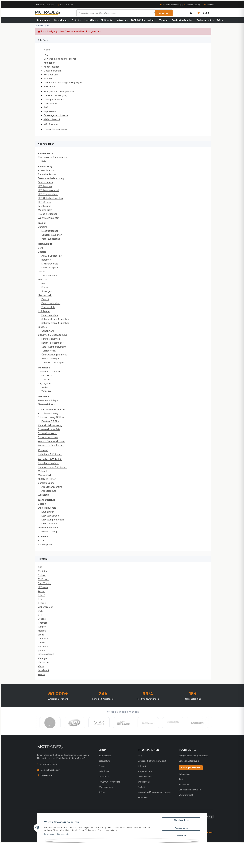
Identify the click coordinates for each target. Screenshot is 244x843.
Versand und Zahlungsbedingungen (63, 82)
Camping (42, 226)
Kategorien (49, 62)
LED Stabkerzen (50, 515)
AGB (46, 107)
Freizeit (76, 20)
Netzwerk (122, 20)
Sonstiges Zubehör (51, 234)
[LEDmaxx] (93, 722)
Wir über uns (51, 74)
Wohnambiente (205, 20)
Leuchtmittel (44, 206)
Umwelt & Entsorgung (55, 95)
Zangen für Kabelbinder (51, 445)
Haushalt (43, 279)
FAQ (46, 54)
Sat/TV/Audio (45, 383)
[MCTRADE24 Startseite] (50, 747)
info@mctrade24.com (50, 770)
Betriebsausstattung (48, 463)
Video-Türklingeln (50, 358)
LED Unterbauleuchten (50, 198)
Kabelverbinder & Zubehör (52, 467)
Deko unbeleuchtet (48, 527)
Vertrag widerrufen (54, 99)
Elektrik (45, 299)
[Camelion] (142, 722)
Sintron (42, 603)
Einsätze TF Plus (50, 421)
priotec (41, 650)
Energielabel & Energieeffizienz (60, 91)
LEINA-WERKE (46, 654)
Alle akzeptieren (181, 820)
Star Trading (44, 583)
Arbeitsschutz (48, 490)
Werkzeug (43, 494)
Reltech (42, 626)
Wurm (41, 674)
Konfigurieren (181, 828)
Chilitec (42, 575)
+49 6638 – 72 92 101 (45, 5)
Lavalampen (47, 511)
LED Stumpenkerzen (52, 519)
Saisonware (47, 330)
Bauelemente (44, 20)
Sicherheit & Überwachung (52, 334)
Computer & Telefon (49, 371)
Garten (41, 271)
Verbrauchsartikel (50, 238)
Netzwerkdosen (46, 404)
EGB (40, 610)
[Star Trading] (44, 722)
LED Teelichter (49, 523)
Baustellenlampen (47, 174)
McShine (42, 571)
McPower (43, 579)
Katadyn (42, 658)
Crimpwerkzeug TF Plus (51, 417)
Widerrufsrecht (52, 119)
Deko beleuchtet (47, 507)
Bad (43, 283)
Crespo (42, 618)
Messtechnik (44, 475)
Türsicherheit (48, 350)
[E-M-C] (191, 722)
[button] (191, 13)
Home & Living (49, 531)
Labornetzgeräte (50, 267)
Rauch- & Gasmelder (52, 342)
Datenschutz (63, 834)
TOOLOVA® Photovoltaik (143, 20)
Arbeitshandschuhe (51, 486)
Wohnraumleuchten (48, 217)
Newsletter (49, 86)
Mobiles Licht (45, 210)
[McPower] (68, 722)
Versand (164, 20)
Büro (40, 247)
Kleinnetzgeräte (49, 263)
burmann (43, 646)
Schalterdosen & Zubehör (55, 319)
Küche (44, 287)
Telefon (45, 379)
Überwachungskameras (54, 354)
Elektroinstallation (50, 303)
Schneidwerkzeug (47, 433)
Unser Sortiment (52, 70)
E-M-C (41, 595)
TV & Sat (46, 391)
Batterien (46, 259)
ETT (40, 614)
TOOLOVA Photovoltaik (109, 782)
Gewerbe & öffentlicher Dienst (60, 58)
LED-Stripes (44, 202)
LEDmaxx (43, 587)
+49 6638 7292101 (48, 764)
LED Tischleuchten (48, 194)
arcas (41, 634)
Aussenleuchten (46, 170)
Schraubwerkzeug (48, 437)
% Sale (221, 20)
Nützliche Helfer (47, 479)
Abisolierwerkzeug (48, 413)
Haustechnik (44, 295)
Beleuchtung (61, 20)
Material (42, 471)
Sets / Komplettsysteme (54, 346)
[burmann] (118, 722)
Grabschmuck (45, 182)
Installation (44, 311)
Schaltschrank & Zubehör (55, 323)
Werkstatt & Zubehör (183, 20)
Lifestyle (42, 327)
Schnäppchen (45, 544)
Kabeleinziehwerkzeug (50, 425)
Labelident (43, 670)
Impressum (49, 834)
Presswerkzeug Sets (49, 429)
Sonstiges (46, 291)
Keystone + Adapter (48, 400)
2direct (41, 591)
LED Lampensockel (48, 190)
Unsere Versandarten (55, 129)
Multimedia (107, 20)
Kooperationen (51, 66)
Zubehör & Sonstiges (52, 362)
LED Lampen (45, 186)
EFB (40, 567)
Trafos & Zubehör (47, 213)
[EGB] (167, 722)
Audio (44, 387)
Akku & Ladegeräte (51, 255)
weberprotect (45, 607)
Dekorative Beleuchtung (51, 178)
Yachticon (43, 662)
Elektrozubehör (49, 230)
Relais (44, 161)
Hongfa (42, 630)
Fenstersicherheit (50, 338)
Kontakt (210, 5)
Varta (41, 666)
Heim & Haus (91, 20)
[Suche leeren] (154, 13)
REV (40, 599)
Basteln (42, 503)
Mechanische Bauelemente (52, 157)
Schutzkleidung (46, 482)
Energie (42, 251)
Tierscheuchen (49, 275)
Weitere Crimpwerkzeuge (51, 441)
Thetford (42, 622)
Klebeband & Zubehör (50, 454)
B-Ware (42, 540)
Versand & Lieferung (172, 5)
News (47, 49)
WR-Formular (51, 124)
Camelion (43, 638)
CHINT (41, 642)
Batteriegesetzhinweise (56, 115)
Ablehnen (181, 836)
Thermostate (48, 307)
